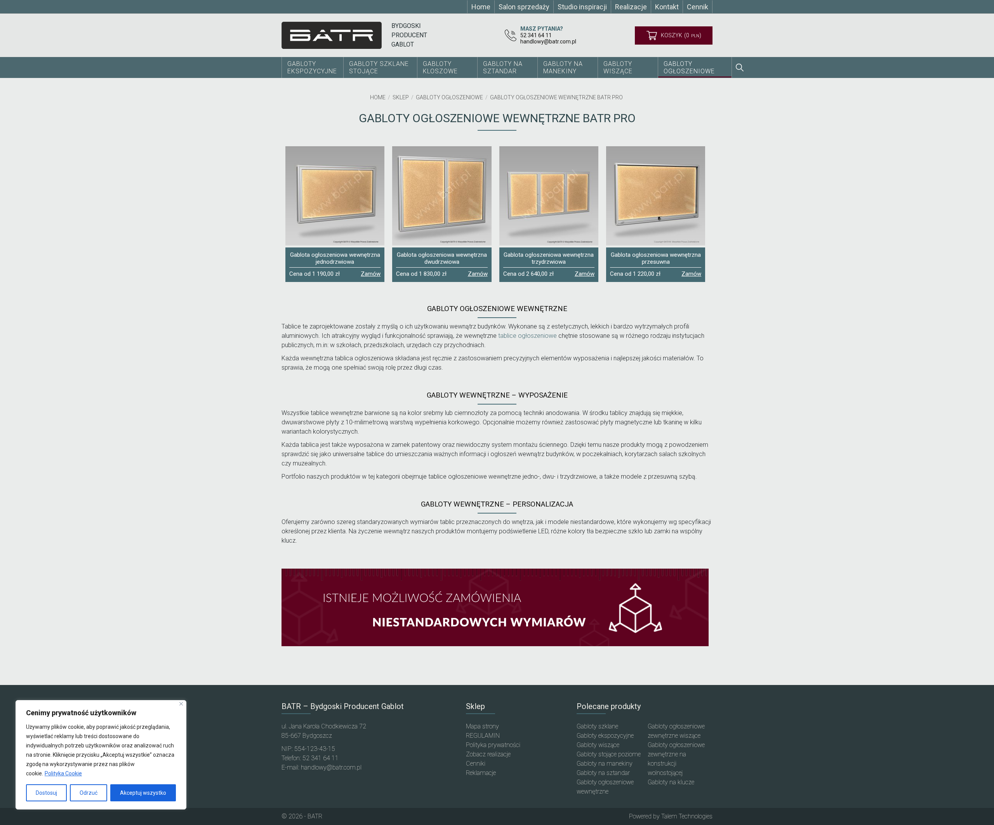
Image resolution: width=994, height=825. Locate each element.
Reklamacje (481, 773)
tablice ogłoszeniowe (527, 335)
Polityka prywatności (493, 745)
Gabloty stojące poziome (609, 754)
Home (378, 97)
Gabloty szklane (597, 726)
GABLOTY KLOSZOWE (440, 67)
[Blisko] (181, 704)
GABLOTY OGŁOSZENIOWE (689, 67)
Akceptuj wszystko (143, 793)
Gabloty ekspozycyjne (605, 735)
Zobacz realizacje (488, 754)
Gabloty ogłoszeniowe (449, 97)
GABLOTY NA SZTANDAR (503, 67)
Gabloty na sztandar (603, 773)
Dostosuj (46, 793)
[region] (101, 754)
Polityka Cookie (63, 773)
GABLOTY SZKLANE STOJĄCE (379, 67)
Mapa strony (482, 726)
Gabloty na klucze (671, 782)
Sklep (401, 97)
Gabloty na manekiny (605, 763)
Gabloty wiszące (618, 67)
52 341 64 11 (536, 35)
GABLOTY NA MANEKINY (563, 67)
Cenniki (475, 763)
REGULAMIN (483, 735)
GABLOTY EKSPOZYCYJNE (312, 67)
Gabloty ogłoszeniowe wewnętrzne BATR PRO (556, 97)
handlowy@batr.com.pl (548, 41)
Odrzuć (88, 793)
